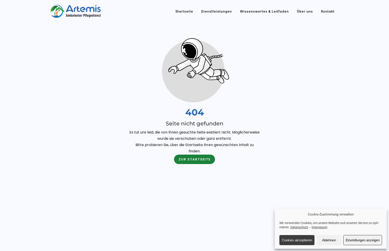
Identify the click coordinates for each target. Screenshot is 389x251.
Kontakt (328, 11)
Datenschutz (299, 227)
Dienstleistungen (216, 11)
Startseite (184, 11)
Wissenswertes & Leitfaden (264, 11)
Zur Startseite (194, 159)
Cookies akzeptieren (297, 240)
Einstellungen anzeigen (363, 240)
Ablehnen (329, 240)
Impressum (319, 227)
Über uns (305, 11)
